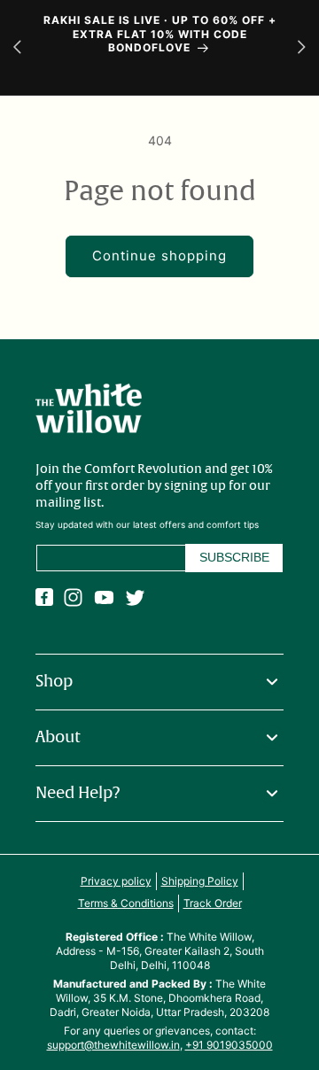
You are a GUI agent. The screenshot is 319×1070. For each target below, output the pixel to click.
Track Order (212, 903)
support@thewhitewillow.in (113, 1044)
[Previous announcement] (17, 47)
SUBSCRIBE (234, 557)
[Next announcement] (302, 47)
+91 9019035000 (229, 1044)
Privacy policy (116, 881)
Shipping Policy (199, 881)
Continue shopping (159, 255)
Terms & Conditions (126, 903)
